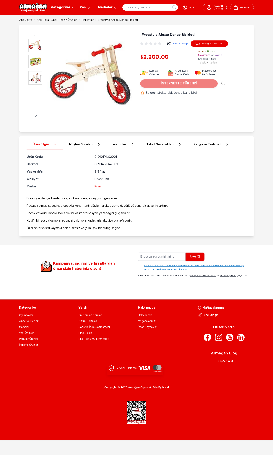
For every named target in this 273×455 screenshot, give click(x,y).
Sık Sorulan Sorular (90, 315)
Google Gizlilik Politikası (203, 275)
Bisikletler (88, 20)
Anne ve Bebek (28, 321)
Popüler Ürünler (28, 339)
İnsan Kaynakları (147, 327)
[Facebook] (207, 337)
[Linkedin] (241, 337)
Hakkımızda (145, 315)
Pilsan (98, 186)
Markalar (24, 327)
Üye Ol (195, 256)
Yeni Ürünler (26, 333)
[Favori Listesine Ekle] (223, 83)
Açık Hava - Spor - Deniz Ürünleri (57, 20)
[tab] (45, 144)
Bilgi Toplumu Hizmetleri (94, 339)
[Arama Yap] (174, 7)
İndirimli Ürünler (28, 345)
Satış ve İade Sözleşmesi (94, 327)
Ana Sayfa (25, 20)
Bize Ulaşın (85, 333)
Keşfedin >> (226, 361)
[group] (151, 43)
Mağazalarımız (147, 321)
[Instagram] (218, 337)
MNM (165, 387)
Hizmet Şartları (228, 275)
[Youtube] (229, 337)
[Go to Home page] (33, 7)
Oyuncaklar (26, 315)
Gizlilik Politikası (88, 321)
